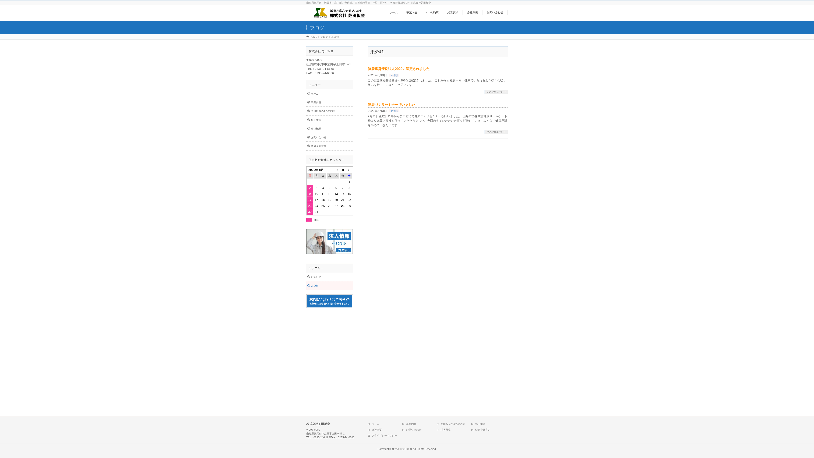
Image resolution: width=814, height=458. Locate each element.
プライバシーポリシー (384, 435)
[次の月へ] (349, 170)
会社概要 (316, 128)
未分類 (394, 75)
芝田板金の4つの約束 (323, 111)
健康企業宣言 (318, 146)
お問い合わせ (318, 137)
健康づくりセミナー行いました (391, 104)
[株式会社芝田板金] (338, 15)
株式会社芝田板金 (402, 449)
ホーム (315, 93)
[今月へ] (343, 170)
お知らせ (316, 276)
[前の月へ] (336, 170)
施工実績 (316, 120)
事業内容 (316, 102)
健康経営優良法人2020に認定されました (399, 69)
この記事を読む (495, 92)
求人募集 (446, 429)
